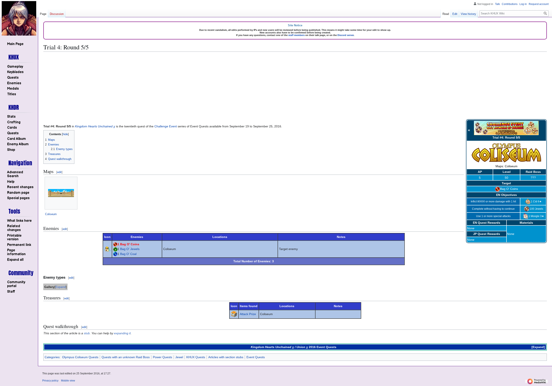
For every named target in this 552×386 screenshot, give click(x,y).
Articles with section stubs (225, 357)
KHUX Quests (195, 357)
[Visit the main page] (19, 18)
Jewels (539, 208)
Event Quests (255, 357)
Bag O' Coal (128, 254)
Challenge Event (165, 126)
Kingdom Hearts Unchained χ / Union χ (279, 347)
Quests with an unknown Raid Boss (126, 357)
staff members (296, 35)
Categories (52, 357)
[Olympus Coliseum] (506, 153)
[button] (15, 260)
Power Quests (162, 357)
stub (87, 333)
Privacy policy (50, 380)
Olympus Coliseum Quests (80, 357)
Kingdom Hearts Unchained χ (95, 126)
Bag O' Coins (509, 189)
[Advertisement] (295, 85)
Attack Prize (248, 314)
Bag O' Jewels (130, 249)
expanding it (122, 333)
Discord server (345, 35)
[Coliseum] (61, 193)
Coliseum (51, 214)
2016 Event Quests (322, 347)
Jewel (179, 357)
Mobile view (68, 380)
